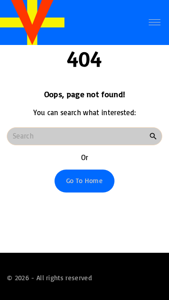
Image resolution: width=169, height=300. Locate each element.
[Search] (153, 135)
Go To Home (84, 180)
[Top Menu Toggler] (154, 22)
